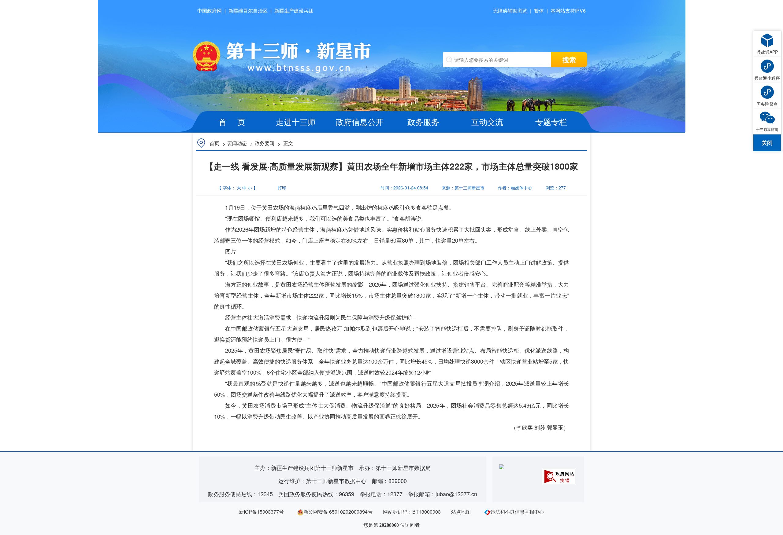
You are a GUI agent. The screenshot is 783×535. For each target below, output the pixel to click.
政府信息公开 (360, 121)
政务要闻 (264, 143)
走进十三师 (296, 121)
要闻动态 (237, 143)
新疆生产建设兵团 (294, 10)
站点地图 (461, 511)
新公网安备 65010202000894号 (338, 511)
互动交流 (487, 121)
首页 (214, 143)
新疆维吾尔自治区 (248, 10)
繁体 (539, 10)
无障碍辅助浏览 (510, 10)
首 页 (232, 121)
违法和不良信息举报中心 (517, 511)
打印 (278, 188)
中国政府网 (209, 10)
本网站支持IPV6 (568, 10)
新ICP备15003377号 (261, 511)
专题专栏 (551, 121)
